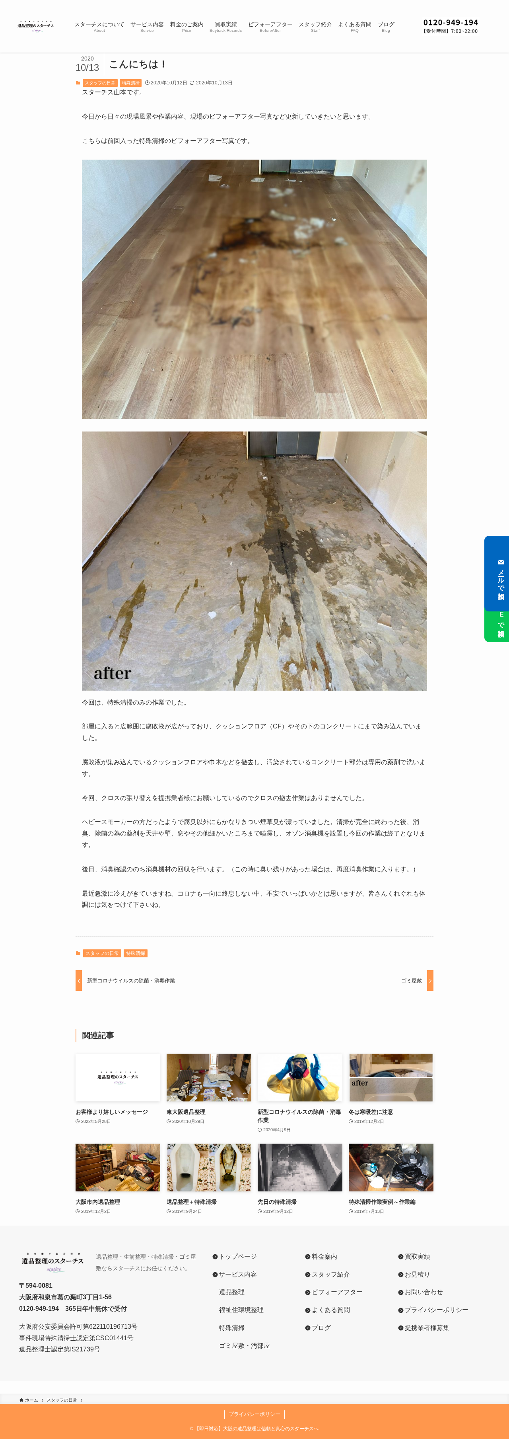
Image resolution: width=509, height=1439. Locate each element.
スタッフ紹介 (331, 1274)
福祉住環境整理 (237, 1309)
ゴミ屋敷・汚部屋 (244, 1345)
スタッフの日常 (100, 82)
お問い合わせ (424, 1292)
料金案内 (324, 1256)
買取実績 (417, 1256)
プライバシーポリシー (436, 1309)
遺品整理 (232, 1292)
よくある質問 (331, 1309)
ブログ (321, 1327)
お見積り (417, 1274)
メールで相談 (501, 577)
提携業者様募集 (427, 1327)
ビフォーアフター (337, 1292)
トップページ (238, 1256)
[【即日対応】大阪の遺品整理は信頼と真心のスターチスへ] (35, 26)
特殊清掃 (131, 82)
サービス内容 (238, 1274)
